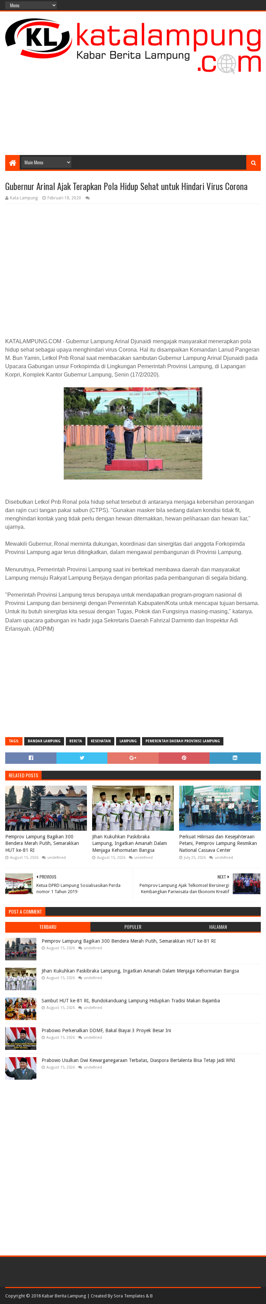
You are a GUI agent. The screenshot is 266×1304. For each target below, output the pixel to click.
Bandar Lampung (44, 741)
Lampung (128, 741)
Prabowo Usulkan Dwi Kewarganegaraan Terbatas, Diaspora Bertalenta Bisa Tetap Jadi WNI (138, 1060)
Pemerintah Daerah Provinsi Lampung (182, 741)
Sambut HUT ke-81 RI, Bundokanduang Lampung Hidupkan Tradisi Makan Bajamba (131, 1000)
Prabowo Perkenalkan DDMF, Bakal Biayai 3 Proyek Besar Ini (106, 1030)
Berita (75, 741)
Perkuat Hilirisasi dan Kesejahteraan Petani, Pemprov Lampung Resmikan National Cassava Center (218, 843)
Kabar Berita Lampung (64, 1295)
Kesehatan (101, 741)
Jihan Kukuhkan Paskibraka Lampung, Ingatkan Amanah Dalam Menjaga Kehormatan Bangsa (129, 843)
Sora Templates (129, 1295)
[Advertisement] (133, 99)
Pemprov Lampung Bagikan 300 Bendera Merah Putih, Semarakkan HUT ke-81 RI (42, 843)
